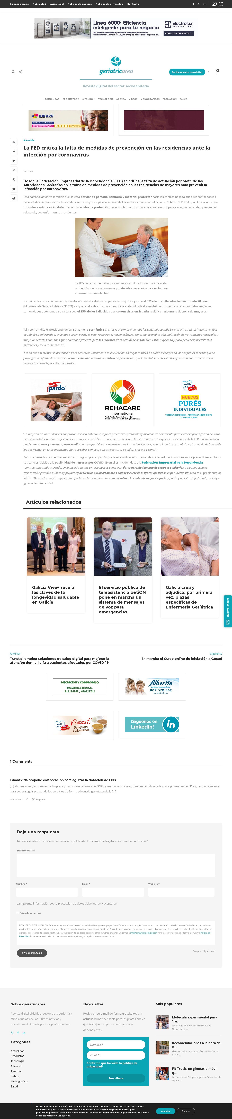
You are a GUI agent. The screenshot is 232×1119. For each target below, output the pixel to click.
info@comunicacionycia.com (143, 932)
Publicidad (39, 4)
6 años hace (15, 799)
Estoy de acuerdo (30, 913)
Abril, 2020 (28, 171)
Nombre (21, 883)
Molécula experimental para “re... (194, 1019)
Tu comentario (26, 850)
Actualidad (52, 99)
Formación (170, 99)
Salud (183, 99)
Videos (15, 1076)
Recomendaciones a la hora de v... (196, 1045)
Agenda (121, 99)
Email (86, 883)
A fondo (87, 99)
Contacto (133, 4)
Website (154, 883)
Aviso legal (57, 4)
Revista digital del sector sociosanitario (116, 86)
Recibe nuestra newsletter (187, 72)
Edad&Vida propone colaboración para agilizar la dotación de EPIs (63, 780)
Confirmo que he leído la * (112, 1064)
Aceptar (165, 1111)
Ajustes (186, 1111)
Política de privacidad (109, 4)
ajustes (66, 1115)
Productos (70, 99)
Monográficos (149, 99)
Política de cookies (80, 4)
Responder (41, 799)
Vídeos (133, 99)
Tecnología (105, 99)
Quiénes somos (19, 4)
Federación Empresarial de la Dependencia (172, 462)
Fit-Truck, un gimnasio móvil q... (195, 1071)
